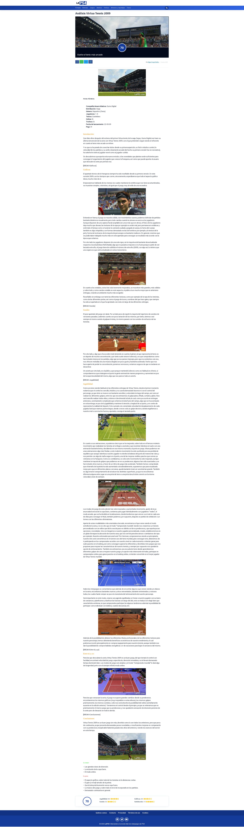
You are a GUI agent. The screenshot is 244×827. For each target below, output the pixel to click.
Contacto (112, 813)
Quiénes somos (101, 813)
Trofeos (106, 8)
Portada (77, 8)
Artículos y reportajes (118, 8)
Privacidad (122, 813)
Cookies (145, 813)
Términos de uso (134, 813)
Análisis (99, 8)
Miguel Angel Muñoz (153, 62)
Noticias (85, 8)
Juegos (92, 8)
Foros (129, 8)
